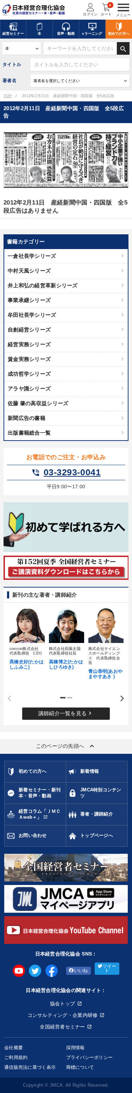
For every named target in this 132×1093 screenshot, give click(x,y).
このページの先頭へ (66, 746)
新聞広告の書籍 (26, 418)
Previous (7, 699)
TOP (8, 96)
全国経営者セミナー (62, 1027)
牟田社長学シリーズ (32, 315)
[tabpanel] (26, 638)
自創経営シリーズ (29, 330)
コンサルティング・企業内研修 (62, 1015)
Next (119, 699)
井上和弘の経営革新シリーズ (43, 285)
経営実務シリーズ (29, 344)
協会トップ (62, 1003)
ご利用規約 (15, 1057)
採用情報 (75, 1047)
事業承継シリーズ (29, 300)
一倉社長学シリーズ (32, 256)
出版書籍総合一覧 (29, 433)
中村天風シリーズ (29, 271)
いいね (81, 970)
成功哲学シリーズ (29, 374)
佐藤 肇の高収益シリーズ (38, 403)
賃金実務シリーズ (29, 359)
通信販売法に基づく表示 (30, 1067)
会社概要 (13, 1047)
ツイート (109, 968)
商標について (80, 1067)
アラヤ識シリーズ (29, 388)
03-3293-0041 (66, 472)
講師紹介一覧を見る (66, 713)
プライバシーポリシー (89, 1057)
